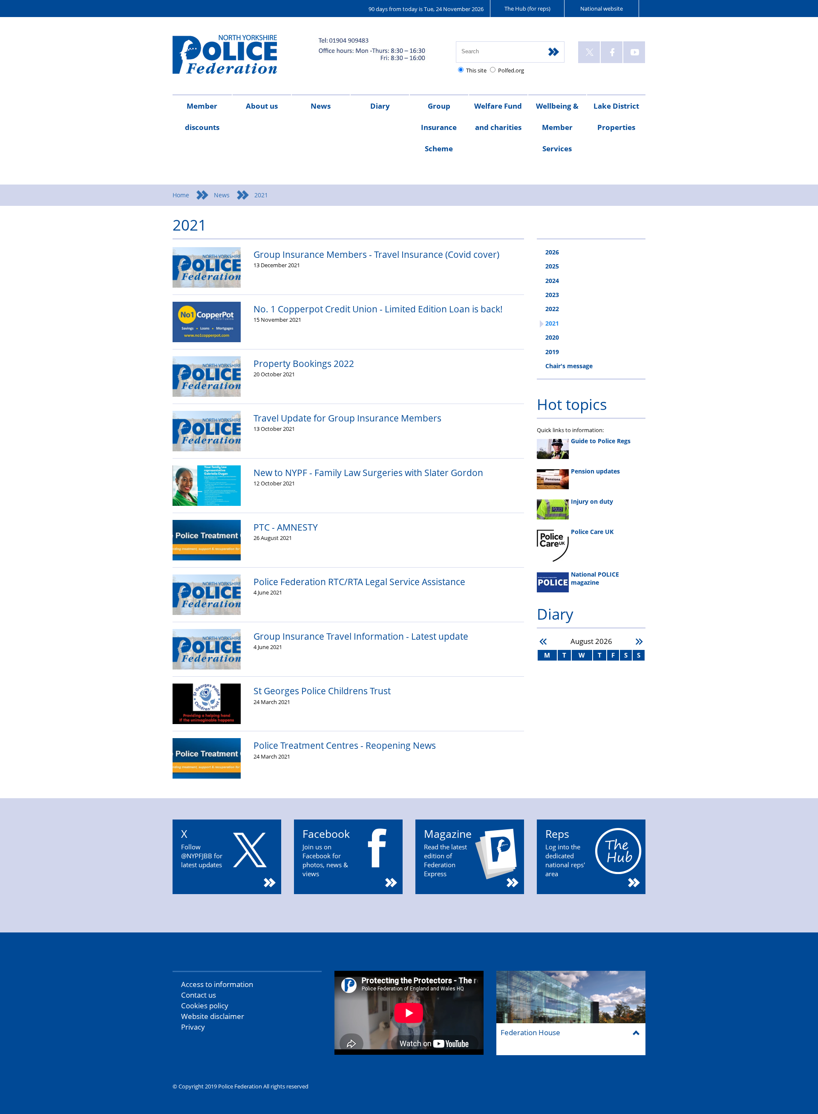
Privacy (193, 1027)
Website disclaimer (212, 1016)
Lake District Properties (616, 116)
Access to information (217, 984)
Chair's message (569, 366)
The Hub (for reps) (527, 8)
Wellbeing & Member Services (557, 127)
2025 (552, 266)
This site (476, 70)
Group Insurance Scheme (439, 127)
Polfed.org (511, 70)
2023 (552, 295)
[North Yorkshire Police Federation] (237, 58)
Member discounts (202, 116)
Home (181, 195)
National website (601, 8)
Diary (380, 106)
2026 (552, 252)
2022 (552, 309)
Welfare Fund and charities (498, 116)
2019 (552, 352)
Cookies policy (204, 1005)
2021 (552, 323)
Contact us (198, 995)
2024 (552, 281)
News (321, 106)
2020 (552, 337)
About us (262, 106)
